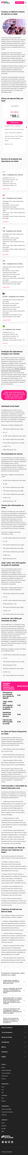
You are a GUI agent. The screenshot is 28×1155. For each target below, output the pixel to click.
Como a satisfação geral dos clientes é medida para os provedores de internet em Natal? (12, 986)
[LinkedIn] (6, 1136)
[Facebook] (9, 1136)
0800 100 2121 (14, 120)
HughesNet (4, 1089)
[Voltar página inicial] (5, 3)
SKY (3, 1092)
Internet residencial (7, 1064)
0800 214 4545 (19, 2)
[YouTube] (3, 1136)
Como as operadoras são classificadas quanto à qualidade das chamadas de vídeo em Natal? (12, 1005)
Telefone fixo (5, 1070)
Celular (3, 1061)
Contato (4, 1122)
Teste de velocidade (7, 1103)
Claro (3, 1081)
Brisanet (4, 1095)
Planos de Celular (7, 1031)
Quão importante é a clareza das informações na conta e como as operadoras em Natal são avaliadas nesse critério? (12, 995)
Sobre (3, 1117)
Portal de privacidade (7, 1146)
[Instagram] (12, 1136)
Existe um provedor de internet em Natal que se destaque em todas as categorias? (11, 1014)
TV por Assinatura (7, 1027)
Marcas (4, 1041)
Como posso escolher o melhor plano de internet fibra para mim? (12, 977)
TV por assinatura (6, 1067)
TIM (2, 1086)
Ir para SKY (5, 217)
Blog (3, 1125)
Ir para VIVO (5, 283)
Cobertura (5, 1046)
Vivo (3, 1084)
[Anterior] (1, 124)
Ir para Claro (5, 184)
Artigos (4, 1051)
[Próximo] (26, 124)
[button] (25, 2)
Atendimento (6, 1036)
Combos (4, 1073)
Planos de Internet (7, 1022)
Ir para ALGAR (6, 315)
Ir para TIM (5, 250)
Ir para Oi (4, 339)
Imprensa (4, 1120)
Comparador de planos (8, 1106)
